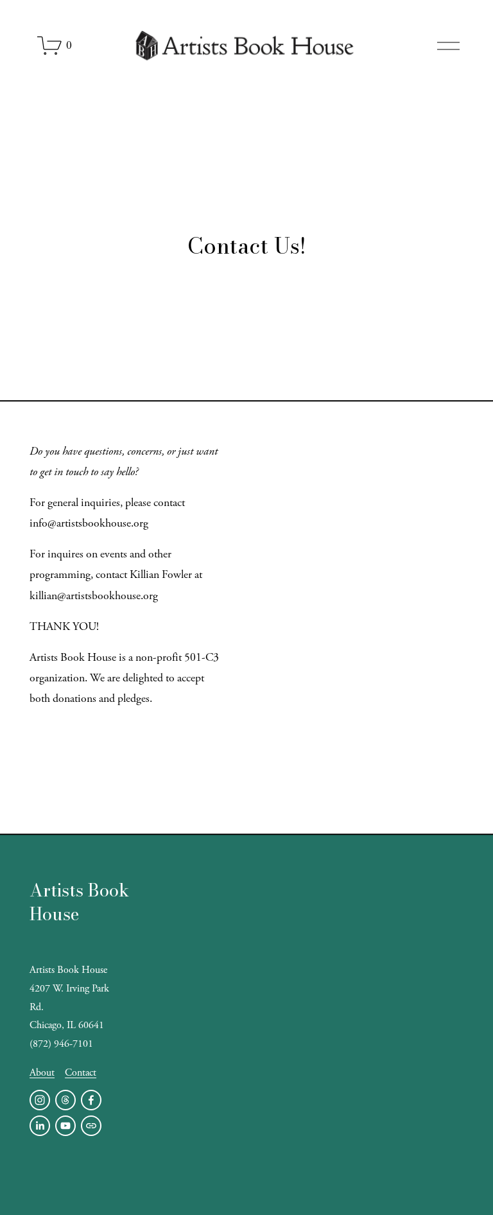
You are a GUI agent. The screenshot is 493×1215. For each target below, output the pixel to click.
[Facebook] (91, 1100)
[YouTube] (65, 1125)
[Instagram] (40, 1100)
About (42, 1073)
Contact (80, 1073)
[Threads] (65, 1100)
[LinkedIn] (40, 1125)
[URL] (91, 1125)
